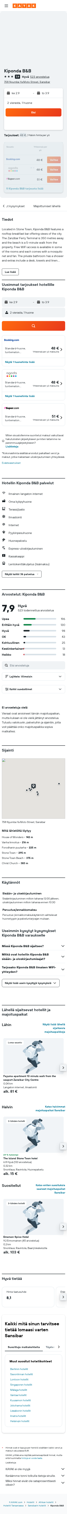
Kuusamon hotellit (20, 1400)
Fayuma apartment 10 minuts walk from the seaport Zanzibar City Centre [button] (29, 1077)
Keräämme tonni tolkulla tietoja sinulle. (30, 1476)
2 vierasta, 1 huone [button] (19, 103)
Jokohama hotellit (20, 1405)
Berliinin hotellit (19, 1369)
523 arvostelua (39, 77)
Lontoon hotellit (19, 1379)
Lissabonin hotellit (20, 1410)
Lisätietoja (12, 446)
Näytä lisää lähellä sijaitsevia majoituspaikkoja (54, 1028)
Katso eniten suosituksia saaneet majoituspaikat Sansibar (50, 1188)
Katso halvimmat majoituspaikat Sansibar (50, 1108)
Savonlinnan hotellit (21, 1374)
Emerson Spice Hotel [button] (16, 1237)
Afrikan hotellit (46, 1502)
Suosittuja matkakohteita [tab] (24, 1347)
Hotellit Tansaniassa (13, 1505)
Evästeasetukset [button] (11, 463)
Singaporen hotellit (21, 1384)
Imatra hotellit (18, 1416)
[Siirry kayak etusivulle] (24, 6)
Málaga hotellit (18, 1390)
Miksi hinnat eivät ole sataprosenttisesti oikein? (31, 1482)
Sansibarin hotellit (37, 1505)
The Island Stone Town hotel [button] (20, 1158)
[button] (6, 6)
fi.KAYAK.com (15, 1502)
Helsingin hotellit (19, 1421)
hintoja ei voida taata (31, 1458)
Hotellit (30, 1502)
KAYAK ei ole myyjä (18, 1469)
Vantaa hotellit (18, 1395)
